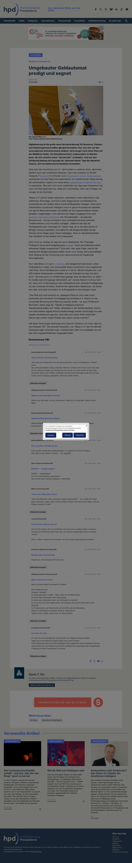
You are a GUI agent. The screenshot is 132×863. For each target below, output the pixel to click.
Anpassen (50, 435)
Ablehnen (67, 435)
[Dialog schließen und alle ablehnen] (86, 425)
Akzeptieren (80, 435)
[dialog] (66, 431)
